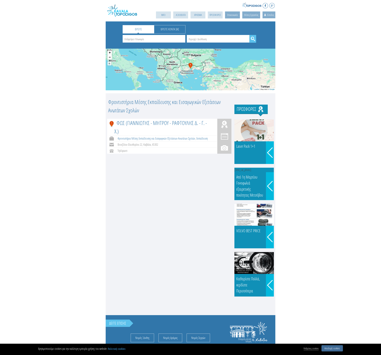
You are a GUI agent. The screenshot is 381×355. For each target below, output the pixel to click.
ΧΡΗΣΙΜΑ (198, 15)
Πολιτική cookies (116, 349)
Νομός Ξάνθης (142, 338)
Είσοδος (270, 15)
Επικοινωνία (232, 15)
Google (272, 89)
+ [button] (110, 52)
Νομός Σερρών (198, 338)
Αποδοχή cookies (332, 348)
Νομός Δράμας (170, 338)
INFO (163, 15)
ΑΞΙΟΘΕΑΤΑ (181, 15)
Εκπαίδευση (202, 138)
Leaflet (256, 89)
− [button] (110, 57)
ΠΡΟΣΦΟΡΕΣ (215, 15)
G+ (272, 5)
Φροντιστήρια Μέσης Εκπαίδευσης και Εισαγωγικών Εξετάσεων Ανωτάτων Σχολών (156, 138)
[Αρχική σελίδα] (126, 14)
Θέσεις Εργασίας (251, 15)
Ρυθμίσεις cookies (311, 348)
